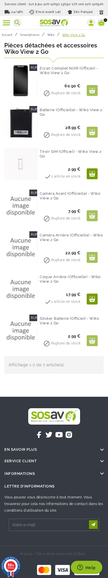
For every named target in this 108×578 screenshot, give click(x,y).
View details (92, 173)
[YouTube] (59, 434)
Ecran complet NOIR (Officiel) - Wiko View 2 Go (69, 70)
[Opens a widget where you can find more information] (86, 568)
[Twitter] (49, 434)
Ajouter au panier (92, 90)
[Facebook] (39, 434)
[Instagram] (69, 434)
